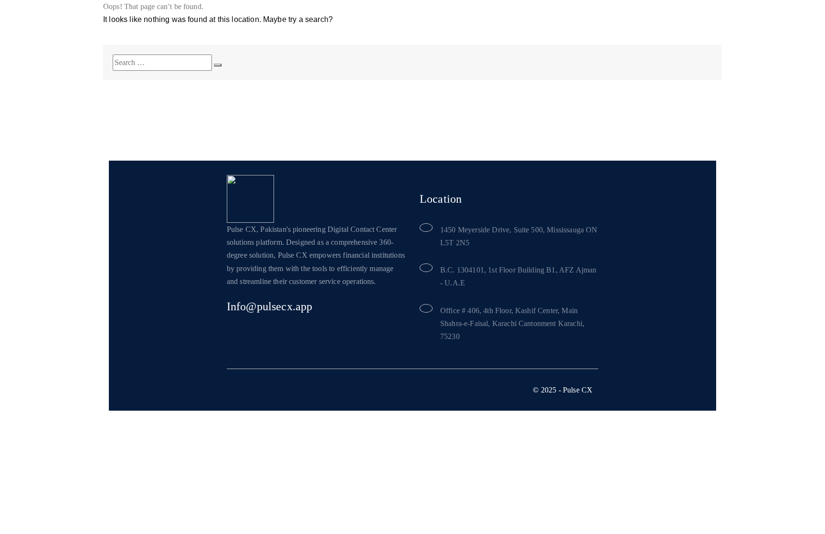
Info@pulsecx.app (270, 306)
